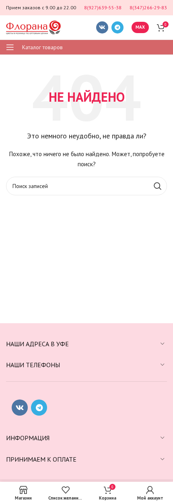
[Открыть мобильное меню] (10, 47)
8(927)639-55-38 (103, 7)
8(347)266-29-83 (148, 7)
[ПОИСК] (157, 186)
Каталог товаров (42, 47)
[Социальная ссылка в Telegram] (117, 27)
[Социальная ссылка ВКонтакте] (102, 27)
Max (140, 27)
